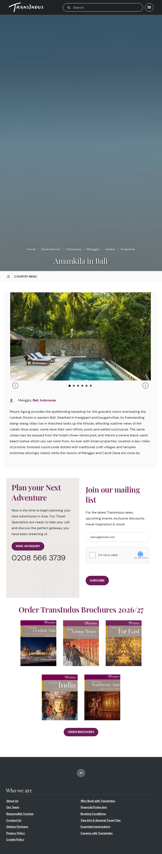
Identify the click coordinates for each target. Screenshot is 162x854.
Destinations (51, 249)
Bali (35, 400)
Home (31, 249)
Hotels (110, 249)
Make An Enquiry (28, 546)
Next (145, 385)
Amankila (127, 249)
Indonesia (73, 249)
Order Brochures (81, 732)
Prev (15, 385)
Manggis (93, 249)
